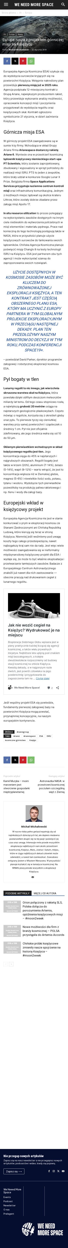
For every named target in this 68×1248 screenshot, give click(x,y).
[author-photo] (34, 821)
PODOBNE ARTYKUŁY (17, 893)
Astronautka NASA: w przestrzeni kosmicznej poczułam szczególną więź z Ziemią (51, 787)
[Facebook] (6, 61)
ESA (41, 736)
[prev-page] (5, 964)
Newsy (20, 34)
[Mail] (34, 877)
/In (20, 12)
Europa (28, 12)
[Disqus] (34, 1015)
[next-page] (11, 964)
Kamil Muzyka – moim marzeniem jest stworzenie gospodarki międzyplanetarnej (16, 787)
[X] (15, 61)
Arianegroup (23, 732)
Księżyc (32, 740)
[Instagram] (53, 1171)
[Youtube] (63, 1171)
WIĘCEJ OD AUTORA (45, 893)
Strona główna (9, 12)
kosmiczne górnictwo (15, 740)
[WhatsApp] (31, 61)
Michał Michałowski (19, 49)
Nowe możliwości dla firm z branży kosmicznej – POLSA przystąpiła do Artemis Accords (43, 931)
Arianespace (30, 736)
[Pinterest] (23, 61)
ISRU (49, 736)
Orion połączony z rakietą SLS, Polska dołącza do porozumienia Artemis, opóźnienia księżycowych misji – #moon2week (43, 910)
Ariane (16, 736)
